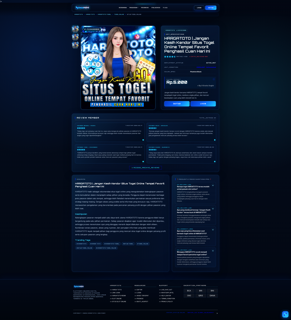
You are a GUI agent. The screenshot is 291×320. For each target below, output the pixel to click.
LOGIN (199, 8)
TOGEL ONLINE (119, 14)
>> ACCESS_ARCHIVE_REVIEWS (145, 168)
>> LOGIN (138, 293)
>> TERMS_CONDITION (167, 298)
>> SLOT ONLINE (116, 298)
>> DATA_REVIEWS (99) (198, 56)
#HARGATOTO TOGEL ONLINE (106, 248)
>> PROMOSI (139, 298)
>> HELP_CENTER (165, 295)
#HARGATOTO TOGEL (111, 243)
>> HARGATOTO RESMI (118, 295)
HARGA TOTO (90, 14)
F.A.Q (165, 7)
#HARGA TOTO (95, 243)
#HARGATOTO (81, 243)
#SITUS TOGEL (128, 243)
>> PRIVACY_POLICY (166, 301)
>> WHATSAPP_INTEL (166, 293)
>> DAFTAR (138, 290)
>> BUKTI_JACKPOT (141, 301)
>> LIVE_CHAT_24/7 (165, 290)
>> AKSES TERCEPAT (142, 295)
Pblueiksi (156, 7)
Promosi (145, 7)
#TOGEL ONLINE (142, 243)
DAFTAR (210, 8)
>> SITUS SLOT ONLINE (118, 301)
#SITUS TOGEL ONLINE (84, 248)
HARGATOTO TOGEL (104, 14)
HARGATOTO (78, 14)
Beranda (123, 7)
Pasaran (133, 7)
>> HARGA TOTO (116, 290)
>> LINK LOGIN (115, 293)
